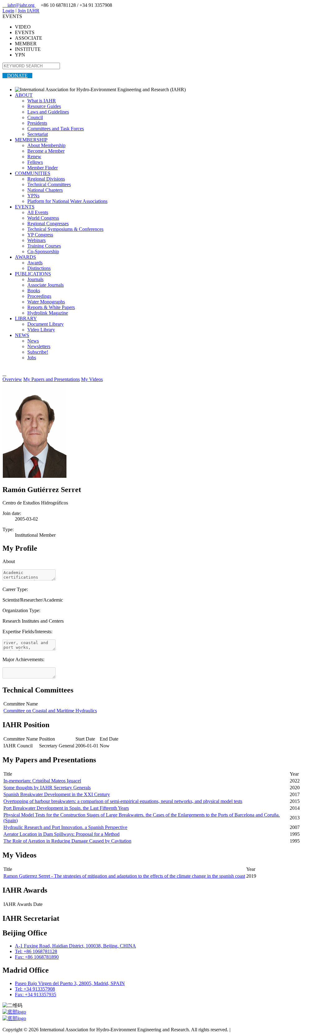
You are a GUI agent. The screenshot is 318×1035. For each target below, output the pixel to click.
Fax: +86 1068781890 (37, 957)
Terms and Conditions (253, 1029)
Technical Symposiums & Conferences (65, 229)
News (33, 340)
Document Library (45, 324)
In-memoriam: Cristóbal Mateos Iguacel (42, 780)
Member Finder (42, 167)
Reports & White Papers (51, 307)
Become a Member (46, 151)
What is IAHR (41, 100)
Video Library (41, 329)
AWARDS (25, 257)
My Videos (92, 379)
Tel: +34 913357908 (35, 989)
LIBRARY (26, 318)
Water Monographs (46, 301)
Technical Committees (49, 184)
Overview (12, 379)
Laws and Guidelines (48, 111)
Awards (35, 262)
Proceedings (39, 296)
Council (35, 117)
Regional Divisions (46, 178)
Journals (35, 279)
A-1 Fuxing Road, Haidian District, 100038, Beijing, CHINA (75, 945)
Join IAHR (28, 10)
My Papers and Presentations (51, 379)
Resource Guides (44, 106)
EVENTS (24, 206)
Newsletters (38, 346)
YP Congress (40, 234)
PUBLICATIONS (33, 273)
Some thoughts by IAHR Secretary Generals (47, 787)
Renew (34, 156)
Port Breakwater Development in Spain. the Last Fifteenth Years (66, 808)
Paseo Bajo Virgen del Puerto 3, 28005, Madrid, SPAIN (70, 983)
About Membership (46, 145)
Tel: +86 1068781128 (36, 951)
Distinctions (39, 268)
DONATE (17, 75)
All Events (37, 212)
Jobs (31, 357)
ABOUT (24, 95)
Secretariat (37, 134)
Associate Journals (45, 285)
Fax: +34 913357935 (35, 994)
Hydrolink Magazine (47, 313)
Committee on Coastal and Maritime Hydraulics (50, 710)
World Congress (43, 218)
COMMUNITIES (32, 173)
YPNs (33, 195)
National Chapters (45, 190)
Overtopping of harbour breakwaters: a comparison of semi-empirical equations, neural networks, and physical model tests (122, 801)
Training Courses (44, 246)
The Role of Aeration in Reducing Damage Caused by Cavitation (67, 841)
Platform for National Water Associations (67, 201)
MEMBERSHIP (31, 139)
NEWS (22, 335)
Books (33, 290)
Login (8, 10)
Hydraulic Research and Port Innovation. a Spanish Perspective (65, 827)
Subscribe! (37, 352)
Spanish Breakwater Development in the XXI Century (56, 794)
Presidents (37, 123)
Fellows (35, 162)
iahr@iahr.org (19, 5)
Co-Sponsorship (43, 251)
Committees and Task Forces (55, 128)
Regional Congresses (48, 223)
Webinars (36, 240)
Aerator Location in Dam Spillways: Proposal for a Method (61, 834)
